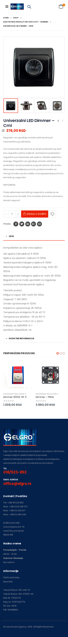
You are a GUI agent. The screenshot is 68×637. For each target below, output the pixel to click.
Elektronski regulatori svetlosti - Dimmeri (22, 394)
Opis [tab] (11, 236)
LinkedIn (27, 224)
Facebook (15, 224)
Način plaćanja (11, 577)
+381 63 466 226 (17, 514)
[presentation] (4, 66)
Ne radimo (9, 562)
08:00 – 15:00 (10, 554)
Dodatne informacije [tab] (21, 338)
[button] (57, 353)
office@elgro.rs (17, 483)
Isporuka (8, 581)
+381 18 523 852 (15, 502)
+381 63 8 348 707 (18, 506)
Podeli (7, 223)
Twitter (21, 224)
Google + (33, 224)
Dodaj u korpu (36, 214)
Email (39, 224)
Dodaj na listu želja (52, 214)
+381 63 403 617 (17, 510)
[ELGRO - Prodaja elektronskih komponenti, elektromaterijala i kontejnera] (17, 6)
